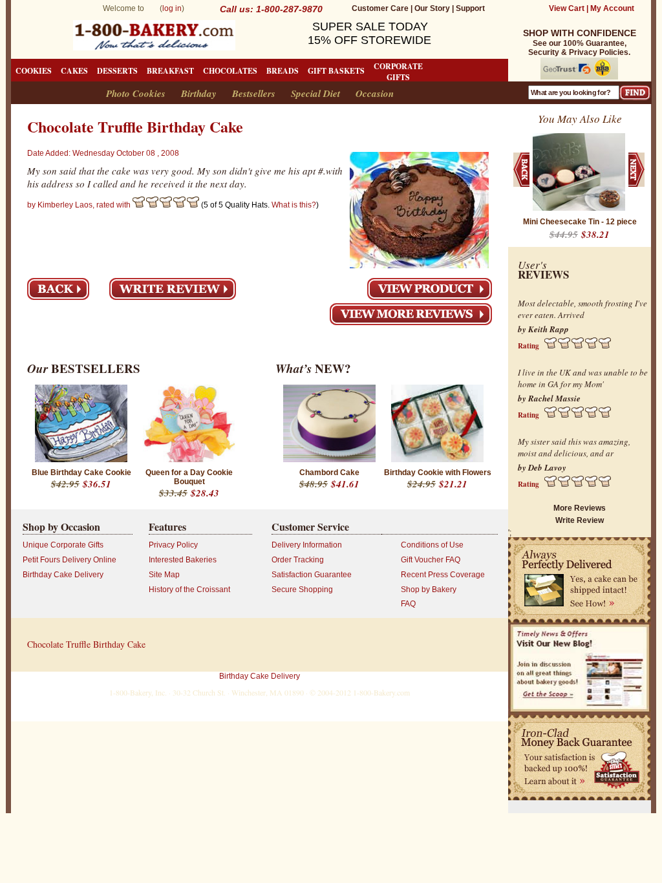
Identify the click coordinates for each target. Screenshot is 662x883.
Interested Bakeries (183, 559)
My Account (612, 8)
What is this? (294, 204)
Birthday (199, 93)
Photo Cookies (136, 93)
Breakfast (170, 70)
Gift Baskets (336, 70)
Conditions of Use (432, 544)
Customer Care (380, 8)
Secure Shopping (302, 589)
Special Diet (315, 93)
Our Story (432, 8)
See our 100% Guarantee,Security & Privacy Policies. (579, 43)
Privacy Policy (173, 544)
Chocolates (230, 70)
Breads (282, 70)
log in (172, 8)
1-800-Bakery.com (381, 692)
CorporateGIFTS (398, 72)
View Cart (566, 8)
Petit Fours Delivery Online (69, 559)
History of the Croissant (189, 589)
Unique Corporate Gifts (63, 544)
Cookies (34, 70)
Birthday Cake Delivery (63, 574)
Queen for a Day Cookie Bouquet (189, 477)
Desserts (117, 70)
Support (470, 8)
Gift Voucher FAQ (430, 559)
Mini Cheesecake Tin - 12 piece (580, 221)
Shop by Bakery (428, 589)
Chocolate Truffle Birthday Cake (86, 644)
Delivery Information (307, 544)
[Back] (58, 289)
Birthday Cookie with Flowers (437, 472)
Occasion (375, 93)
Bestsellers (253, 93)
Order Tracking (298, 559)
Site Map (164, 574)
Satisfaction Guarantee (312, 574)
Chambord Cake (329, 472)
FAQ (408, 603)
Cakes (74, 70)
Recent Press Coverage (443, 574)
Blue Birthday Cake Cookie (81, 472)
